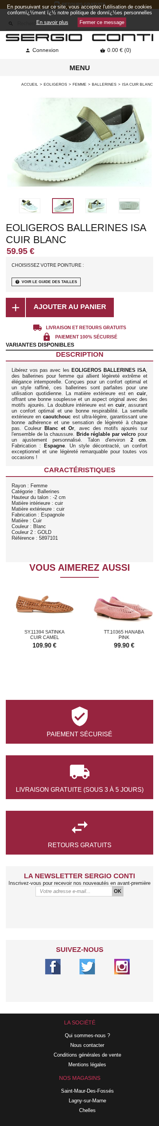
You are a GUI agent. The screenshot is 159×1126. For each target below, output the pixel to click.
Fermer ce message (102, 22)
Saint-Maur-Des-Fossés (87, 1091)
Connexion (42, 50)
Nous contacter (87, 1045)
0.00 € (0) (115, 50)
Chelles (87, 1110)
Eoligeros (55, 84)
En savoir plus (52, 22)
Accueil (29, 84)
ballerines (104, 84)
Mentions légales (87, 1064)
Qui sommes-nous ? (87, 1035)
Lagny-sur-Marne (87, 1101)
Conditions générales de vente (87, 1055)
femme (79, 84)
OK (117, 891)
